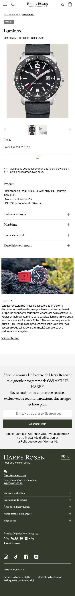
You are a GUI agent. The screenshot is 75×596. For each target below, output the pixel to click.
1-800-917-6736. (13, 483)
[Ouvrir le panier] (70, 4)
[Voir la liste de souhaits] (63, 4)
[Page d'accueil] (37, 4)
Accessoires (12, 14)
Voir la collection (10, 338)
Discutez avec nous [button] (15, 475)
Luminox (12, 31)
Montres (28, 14)
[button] (5, 4)
